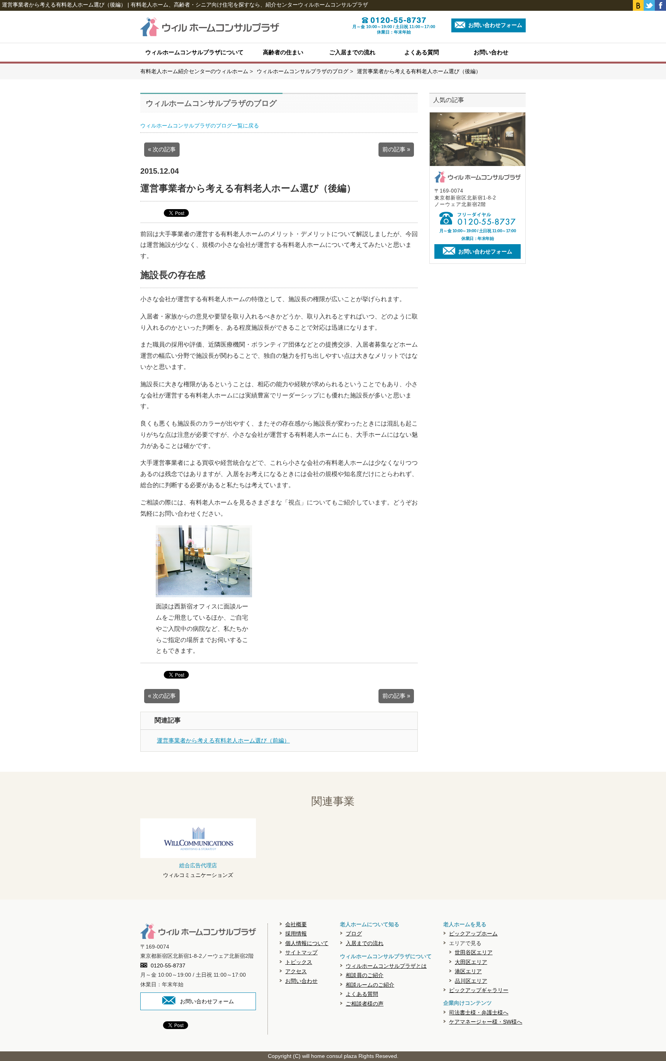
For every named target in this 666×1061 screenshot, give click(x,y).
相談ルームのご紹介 (370, 985)
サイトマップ (301, 952)
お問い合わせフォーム (494, 25)
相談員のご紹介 (364, 975)
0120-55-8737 (168, 965)
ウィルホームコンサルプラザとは (386, 966)
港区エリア (468, 971)
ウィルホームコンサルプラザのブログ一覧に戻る (199, 125)
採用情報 (296, 933)
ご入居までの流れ (352, 52)
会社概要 (296, 924)
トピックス (298, 962)
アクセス (296, 971)
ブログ (354, 933)
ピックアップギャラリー (478, 990)
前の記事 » (396, 149)
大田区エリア (471, 962)
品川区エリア (471, 981)
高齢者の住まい (283, 52)
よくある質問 (421, 52)
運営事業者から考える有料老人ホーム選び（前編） (223, 740)
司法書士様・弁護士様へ (478, 1012)
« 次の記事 (162, 149)
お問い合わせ (491, 52)
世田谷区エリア (474, 952)
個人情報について (306, 943)
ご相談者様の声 (364, 1004)
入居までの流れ (364, 943)
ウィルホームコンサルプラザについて (194, 52)
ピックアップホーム (473, 933)
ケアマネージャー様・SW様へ (485, 1022)
